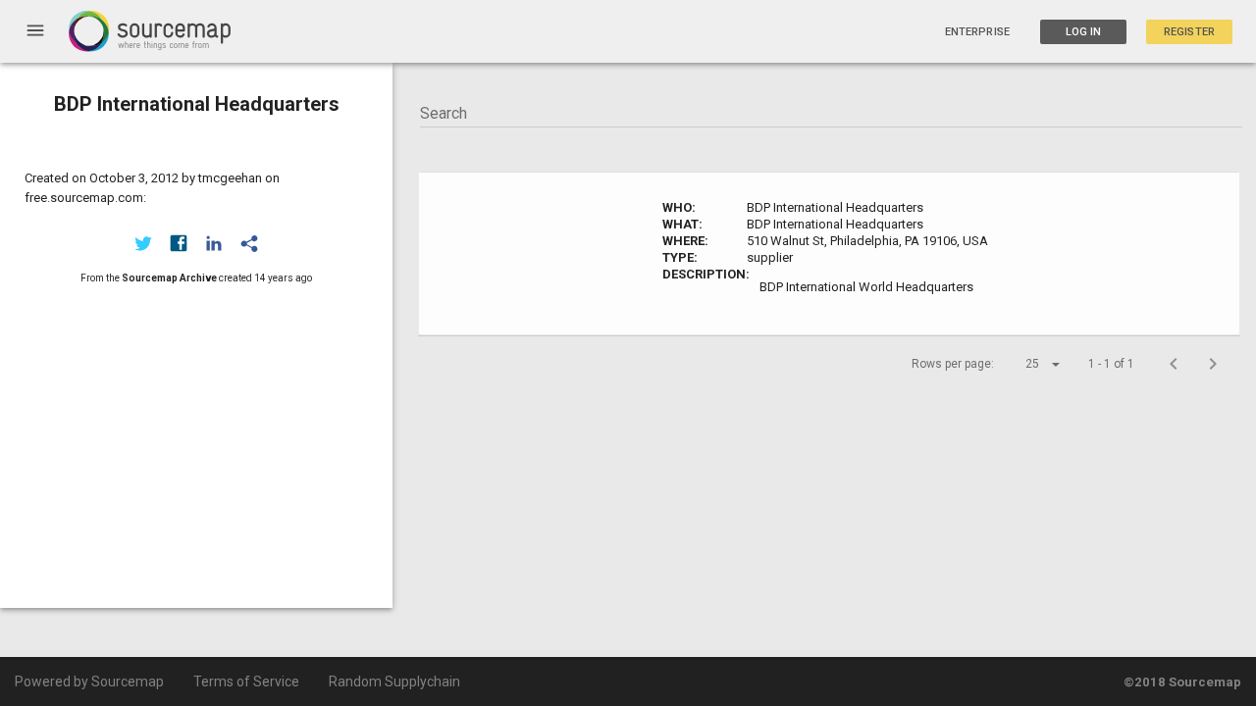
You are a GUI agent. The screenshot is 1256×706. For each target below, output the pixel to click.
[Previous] (1173, 363)
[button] (1025, 364)
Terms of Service (246, 681)
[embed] (249, 243)
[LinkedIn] (214, 243)
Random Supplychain (394, 681)
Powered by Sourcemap (89, 681)
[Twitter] (143, 243)
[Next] (1212, 363)
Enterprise (977, 31)
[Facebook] (178, 243)
